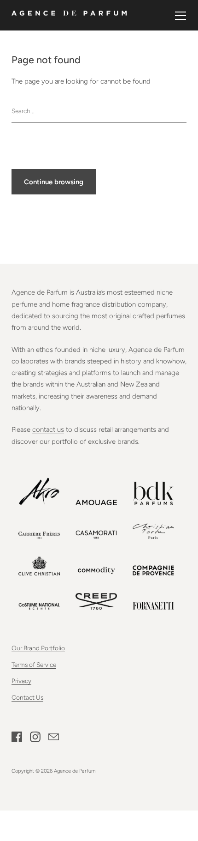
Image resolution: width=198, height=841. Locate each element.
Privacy (21, 680)
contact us (48, 429)
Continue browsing (53, 182)
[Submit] (181, 110)
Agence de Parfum (74, 771)
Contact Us (27, 697)
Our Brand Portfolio (38, 648)
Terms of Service (34, 664)
